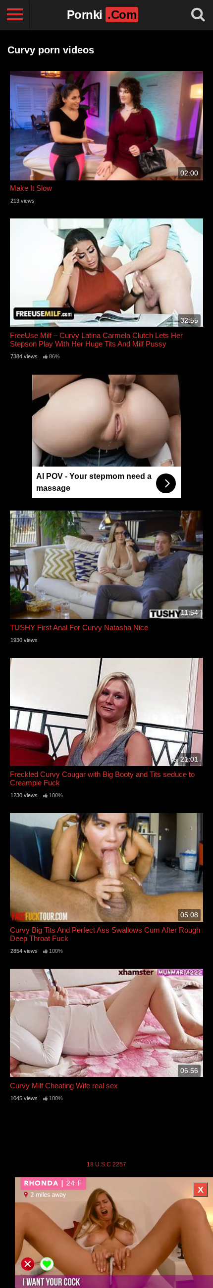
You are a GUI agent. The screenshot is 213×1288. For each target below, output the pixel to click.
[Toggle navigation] (15, 15)
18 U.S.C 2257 (106, 1164)
